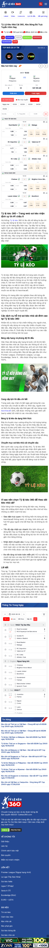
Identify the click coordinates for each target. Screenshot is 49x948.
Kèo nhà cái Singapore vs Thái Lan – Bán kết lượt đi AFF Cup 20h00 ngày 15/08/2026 (23, 757)
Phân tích (13, 93)
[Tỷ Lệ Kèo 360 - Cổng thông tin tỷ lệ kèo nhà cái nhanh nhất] (11, 4)
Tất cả (6, 619)
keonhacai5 (6, 411)
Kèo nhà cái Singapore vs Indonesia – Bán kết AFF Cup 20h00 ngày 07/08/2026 (24, 777)
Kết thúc (21, 619)
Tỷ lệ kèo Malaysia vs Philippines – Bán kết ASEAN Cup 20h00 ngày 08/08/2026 (24, 764)
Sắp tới (29, 619)
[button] (41, 4)
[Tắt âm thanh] (46, 114)
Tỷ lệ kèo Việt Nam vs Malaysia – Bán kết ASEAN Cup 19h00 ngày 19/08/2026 (23, 738)
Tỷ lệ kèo (14, 220)
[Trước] (41, 66)
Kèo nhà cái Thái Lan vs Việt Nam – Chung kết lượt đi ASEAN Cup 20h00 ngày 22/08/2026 (23, 732)
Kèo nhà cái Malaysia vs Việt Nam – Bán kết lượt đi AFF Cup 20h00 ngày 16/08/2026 (23, 751)
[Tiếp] (46, 66)
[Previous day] (5, 614)
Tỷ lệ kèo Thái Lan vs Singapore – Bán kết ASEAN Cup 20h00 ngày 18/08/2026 (24, 745)
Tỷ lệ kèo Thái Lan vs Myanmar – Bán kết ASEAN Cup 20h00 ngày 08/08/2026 (23, 770)
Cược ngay (36, 93)
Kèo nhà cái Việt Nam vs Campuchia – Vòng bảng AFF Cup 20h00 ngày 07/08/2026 (23, 783)
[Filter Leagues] (44, 614)
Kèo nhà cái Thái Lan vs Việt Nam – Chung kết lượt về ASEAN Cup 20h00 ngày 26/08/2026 (23, 725)
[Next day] (24, 614)
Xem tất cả (41, 48)
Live (14, 619)
